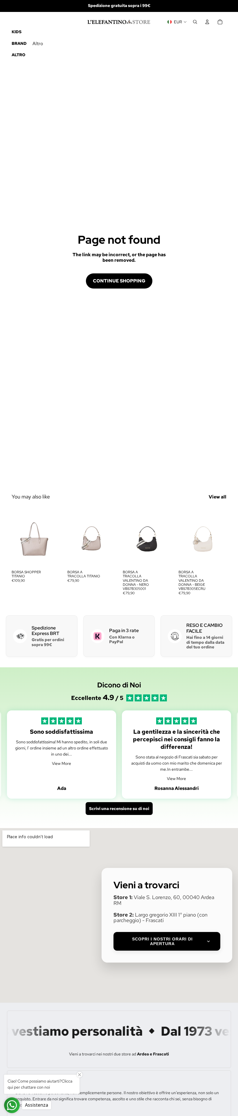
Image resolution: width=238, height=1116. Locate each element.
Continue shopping (119, 281)
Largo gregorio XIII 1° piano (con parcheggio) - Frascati (160, 917)
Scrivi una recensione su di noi (119, 808)
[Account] (207, 21)
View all (217, 497)
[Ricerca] (195, 21)
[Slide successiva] (53, 536)
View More (61, 763)
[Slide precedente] (18, 536)
